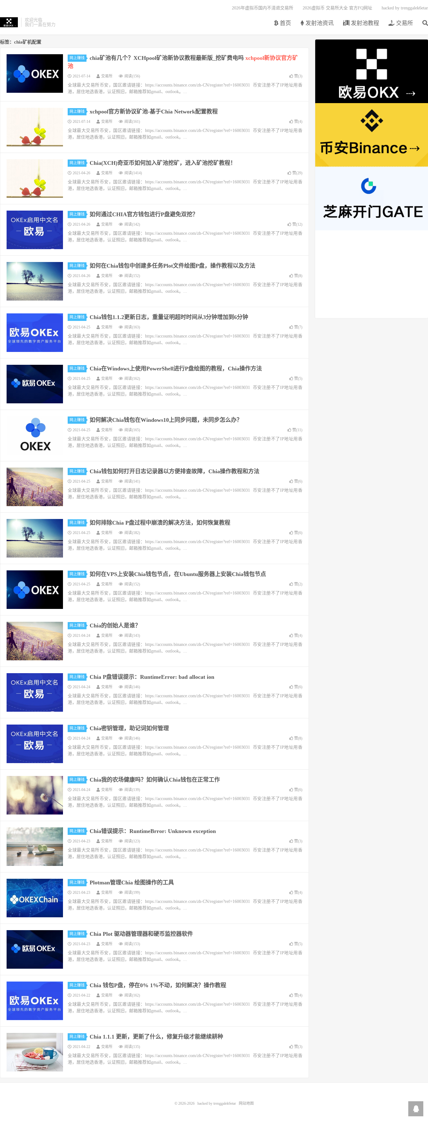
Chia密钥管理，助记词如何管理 (129, 728)
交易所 (403, 23)
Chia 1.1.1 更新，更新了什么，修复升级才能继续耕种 (156, 1037)
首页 (284, 23)
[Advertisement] (371, 274)
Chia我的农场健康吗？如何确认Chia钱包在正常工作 (155, 780)
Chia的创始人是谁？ (115, 625)
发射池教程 (364, 23)
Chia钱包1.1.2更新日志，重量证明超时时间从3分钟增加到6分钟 (169, 317)
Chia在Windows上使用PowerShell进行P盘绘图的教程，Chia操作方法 (176, 368)
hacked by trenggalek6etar (9, 22)
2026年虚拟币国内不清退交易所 (262, 8)
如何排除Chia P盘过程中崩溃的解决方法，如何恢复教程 (160, 523)
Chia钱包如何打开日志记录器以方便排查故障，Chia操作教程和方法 (174, 471)
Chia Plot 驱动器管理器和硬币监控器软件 (141, 934)
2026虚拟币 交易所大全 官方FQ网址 (337, 8)
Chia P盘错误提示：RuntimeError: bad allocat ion (152, 677)
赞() (298, 76)
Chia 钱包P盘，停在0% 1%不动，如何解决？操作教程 (158, 985)
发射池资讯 (319, 23)
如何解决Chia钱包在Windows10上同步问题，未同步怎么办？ (166, 420)
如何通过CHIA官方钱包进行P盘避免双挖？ (144, 214)
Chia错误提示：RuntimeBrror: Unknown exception (153, 831)
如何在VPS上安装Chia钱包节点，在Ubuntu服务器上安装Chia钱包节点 (178, 574)
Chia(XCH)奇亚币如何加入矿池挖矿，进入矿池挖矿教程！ (163, 163)
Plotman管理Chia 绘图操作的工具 (132, 882)
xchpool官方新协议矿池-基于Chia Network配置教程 (154, 111)
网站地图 (246, 1103)
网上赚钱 (77, 58)
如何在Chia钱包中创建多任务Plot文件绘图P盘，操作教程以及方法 (172, 266)
